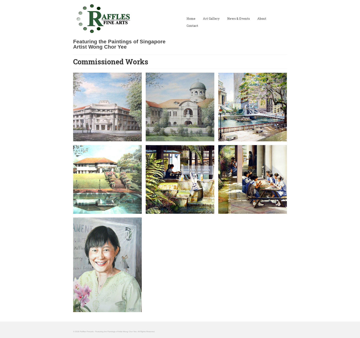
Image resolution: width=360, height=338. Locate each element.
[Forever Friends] (252, 179)
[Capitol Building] (107, 107)
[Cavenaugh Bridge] (252, 107)
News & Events (238, 18)
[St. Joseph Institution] (180, 107)
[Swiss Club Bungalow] (107, 179)
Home (191, 18)
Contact (192, 26)
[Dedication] (107, 265)
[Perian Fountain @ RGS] (180, 179)
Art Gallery (211, 18)
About (261, 18)
